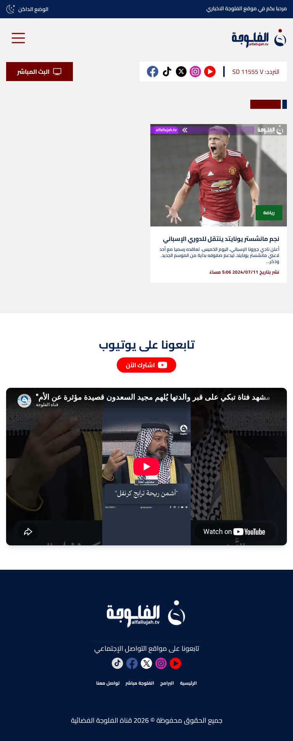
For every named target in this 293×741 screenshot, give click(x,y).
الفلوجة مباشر (140, 683)
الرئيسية (188, 683)
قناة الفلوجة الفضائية (101, 720)
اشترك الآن (140, 365)
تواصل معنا (107, 683)
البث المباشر (33, 71)
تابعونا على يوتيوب (147, 344)
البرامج (167, 683)
